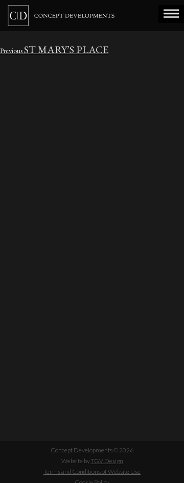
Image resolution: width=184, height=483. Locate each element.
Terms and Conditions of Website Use (92, 471)
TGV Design (107, 461)
